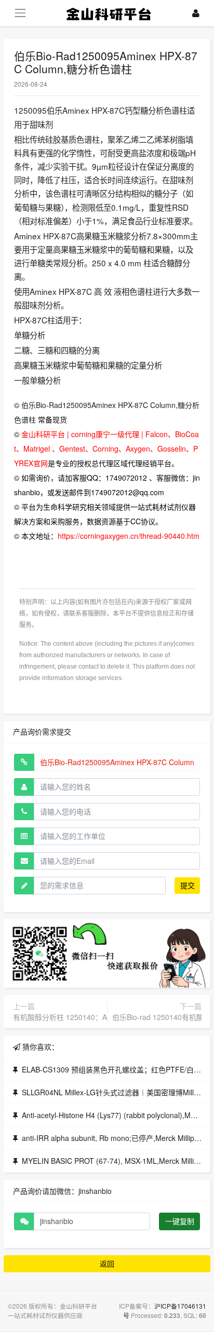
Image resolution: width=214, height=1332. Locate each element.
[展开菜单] (20, 13)
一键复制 (179, 1221)
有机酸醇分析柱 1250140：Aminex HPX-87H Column (99, 1017)
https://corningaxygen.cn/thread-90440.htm (128, 536)
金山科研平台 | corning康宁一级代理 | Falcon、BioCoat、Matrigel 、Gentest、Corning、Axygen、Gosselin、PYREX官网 (106, 448)
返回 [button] (107, 1263)
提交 (187, 885)
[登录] (195, 13)
